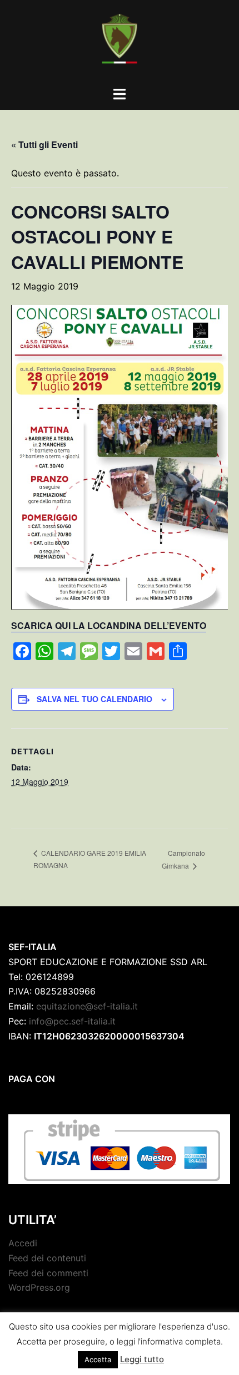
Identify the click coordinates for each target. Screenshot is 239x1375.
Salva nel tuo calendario (94, 698)
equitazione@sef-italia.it (87, 1006)
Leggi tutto (142, 1359)
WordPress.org (39, 1287)
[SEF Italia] (119, 42)
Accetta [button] (97, 1359)
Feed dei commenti (48, 1272)
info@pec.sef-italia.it (72, 1021)
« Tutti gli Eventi (44, 144)
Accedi (22, 1243)
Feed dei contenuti (47, 1258)
